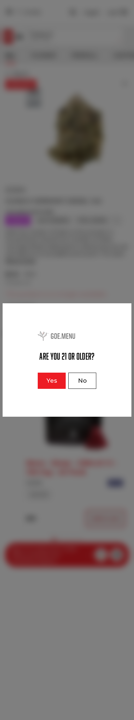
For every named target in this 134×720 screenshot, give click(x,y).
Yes (52, 380)
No (82, 380)
